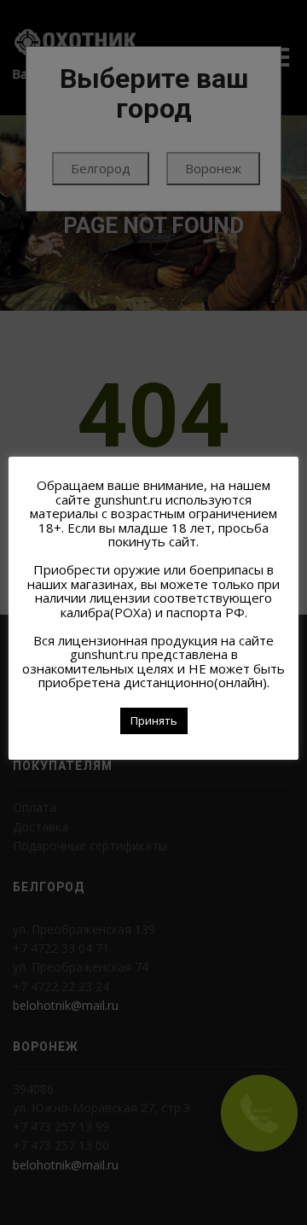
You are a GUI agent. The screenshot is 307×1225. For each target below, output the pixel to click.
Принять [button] (153, 720)
